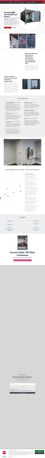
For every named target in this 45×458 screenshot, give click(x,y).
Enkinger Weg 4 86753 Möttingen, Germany (17, 0)
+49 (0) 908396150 (2, 0)
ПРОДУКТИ (11, 2)
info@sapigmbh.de (11, 0)
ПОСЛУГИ (23, 2)
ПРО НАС (19, 2)
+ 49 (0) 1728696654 (7, 0)
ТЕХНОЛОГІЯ (15, 2)
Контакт (8, 27)
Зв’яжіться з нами (28, 2)
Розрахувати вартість (14, 27)
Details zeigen (10, 456)
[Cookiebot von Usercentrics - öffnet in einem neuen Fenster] (4, 456)
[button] (4, 152)
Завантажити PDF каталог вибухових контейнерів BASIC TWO (22, 260)
